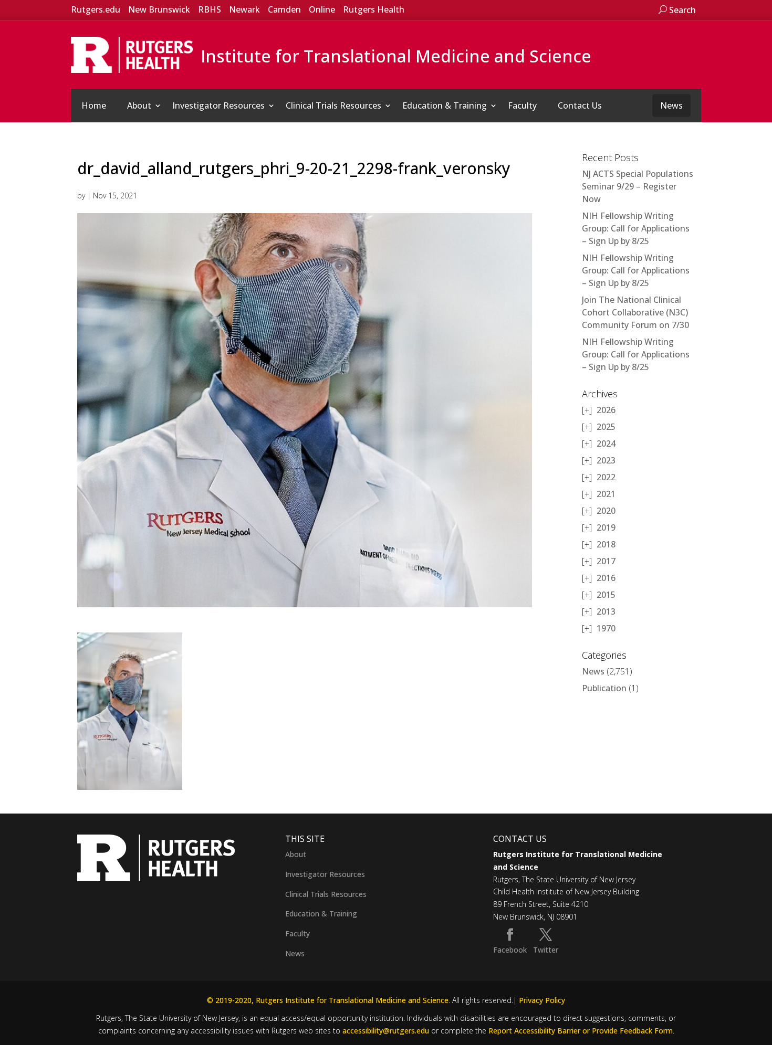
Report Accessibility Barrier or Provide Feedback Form (580, 1031)
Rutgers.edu (95, 9)
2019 (606, 527)
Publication (604, 688)
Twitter (545, 950)
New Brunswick (159, 9)
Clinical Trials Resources (333, 105)
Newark (244, 9)
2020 (606, 510)
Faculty (522, 105)
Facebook (510, 950)
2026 (606, 410)
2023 (606, 460)
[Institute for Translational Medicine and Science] (132, 54)
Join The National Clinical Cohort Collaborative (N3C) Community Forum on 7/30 (635, 312)
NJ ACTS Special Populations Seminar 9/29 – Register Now (637, 186)
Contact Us (580, 105)
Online (322, 9)
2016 (606, 578)
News (671, 105)
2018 (606, 544)
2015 (606, 594)
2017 (606, 561)
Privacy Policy (542, 1000)
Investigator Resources (218, 105)
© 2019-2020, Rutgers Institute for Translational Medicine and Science (327, 1000)
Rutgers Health (373, 9)
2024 (606, 443)
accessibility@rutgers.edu (385, 1031)
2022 (606, 477)
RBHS (209, 9)
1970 (606, 628)
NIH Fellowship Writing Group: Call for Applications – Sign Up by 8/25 (636, 228)
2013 (606, 611)
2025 (606, 426)
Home (93, 105)
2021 (606, 494)
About (139, 105)
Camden (284, 9)
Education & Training (444, 105)
